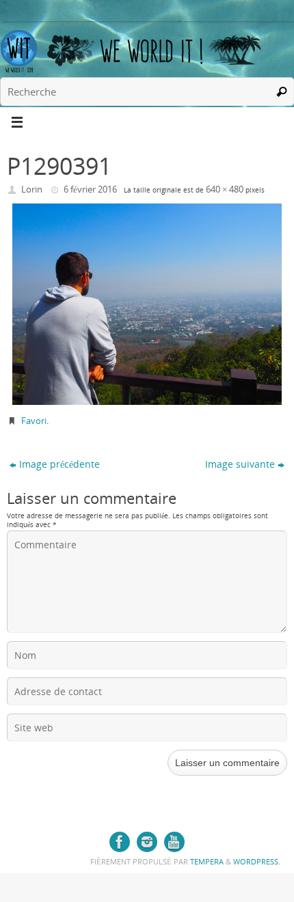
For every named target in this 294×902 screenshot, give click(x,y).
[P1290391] (147, 304)
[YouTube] (174, 842)
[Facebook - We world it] (119, 842)
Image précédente (59, 463)
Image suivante (240, 463)
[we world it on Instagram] (147, 842)
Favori (33, 420)
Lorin (31, 189)
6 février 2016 (90, 189)
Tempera (207, 861)
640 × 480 (224, 189)
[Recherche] (281, 91)
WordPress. (256, 861)
